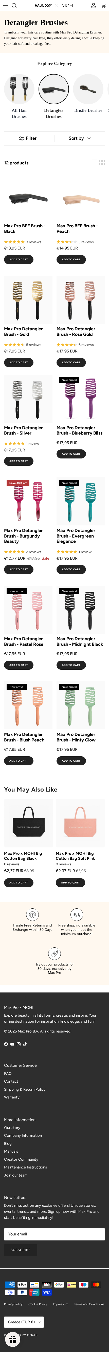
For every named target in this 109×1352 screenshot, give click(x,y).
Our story (12, 1127)
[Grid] (102, 162)
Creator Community (21, 1159)
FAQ (8, 1073)
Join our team (16, 1175)
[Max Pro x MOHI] (55, 5)
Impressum (60, 1304)
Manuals (11, 1151)
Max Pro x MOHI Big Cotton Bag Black (23, 856)
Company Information (23, 1135)
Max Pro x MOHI (26, 1335)
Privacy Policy (13, 1304)
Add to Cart (18, 259)
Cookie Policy (37, 1304)
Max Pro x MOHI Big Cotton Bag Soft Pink (75, 856)
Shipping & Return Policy (25, 1089)
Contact (11, 1081)
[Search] (16, 5)
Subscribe (21, 1250)
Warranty (12, 1097)
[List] (95, 162)
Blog (8, 1143)
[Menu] (5, 5)
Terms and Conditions (89, 1304)
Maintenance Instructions (25, 1167)
